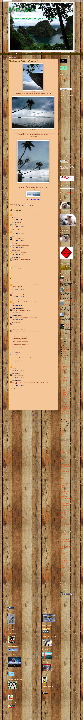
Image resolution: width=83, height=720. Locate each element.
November (65, 349)
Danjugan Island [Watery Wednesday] (66, 401)
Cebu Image (62, 478)
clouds (17, 205)
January (64, 425)
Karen (13, 276)
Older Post (54, 412)
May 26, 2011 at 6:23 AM (17, 349)
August (64, 355)
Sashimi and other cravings (66, 409)
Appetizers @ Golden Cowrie (66, 395)
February (65, 423)
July (63, 357)
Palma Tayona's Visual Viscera (66, 519)
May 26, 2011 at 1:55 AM (17, 319)
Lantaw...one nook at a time (66, 466)
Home (11, 53)
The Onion (62, 574)
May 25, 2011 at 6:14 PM (18, 254)
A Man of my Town (64, 508)
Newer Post (13, 412)
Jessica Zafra (63, 534)
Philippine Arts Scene (64, 551)
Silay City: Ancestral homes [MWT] (66, 384)
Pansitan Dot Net (63, 558)
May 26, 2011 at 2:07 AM (17, 326)
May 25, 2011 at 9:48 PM (18, 273)
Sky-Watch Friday (64, 493)
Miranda (22, 9)
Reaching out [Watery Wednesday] (24, 61)
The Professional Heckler (65, 462)
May (64, 362)
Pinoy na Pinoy (63, 469)
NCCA (61, 565)
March (64, 421)
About (17, 53)
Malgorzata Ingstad (16, 308)
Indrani (13, 292)
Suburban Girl (15, 250)
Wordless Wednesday (64, 491)
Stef (13, 364)
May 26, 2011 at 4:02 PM (18, 377)
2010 (62, 428)
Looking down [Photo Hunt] (65, 370)
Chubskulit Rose (15, 213)
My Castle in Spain (64, 480)
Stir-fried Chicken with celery (66, 377)
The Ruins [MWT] (66, 404)
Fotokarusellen (15, 315)
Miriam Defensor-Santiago (66, 541)
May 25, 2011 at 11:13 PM (18, 296)
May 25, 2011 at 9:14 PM (18, 263)
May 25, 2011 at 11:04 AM (18, 219)
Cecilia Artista (15, 257)
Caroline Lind (15, 373)
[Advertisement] (33, 401)
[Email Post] (26, 204)
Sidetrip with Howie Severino (66, 546)
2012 (62, 343)
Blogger (54, 710)
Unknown (63, 76)
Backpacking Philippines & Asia (67, 473)
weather (36, 205)
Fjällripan (14, 236)
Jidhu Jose (14, 229)
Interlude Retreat (63, 553)
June (64, 359)
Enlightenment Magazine (65, 555)
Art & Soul (62, 476)
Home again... (65, 417)
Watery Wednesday (16, 271)
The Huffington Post (64, 471)
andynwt (45, 710)
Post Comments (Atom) (36, 415)
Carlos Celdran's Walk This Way (67, 544)
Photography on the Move (65, 503)
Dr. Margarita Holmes (64, 539)
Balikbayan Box (63, 560)
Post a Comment (15, 388)
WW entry (41, 367)
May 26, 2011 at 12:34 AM (18, 305)
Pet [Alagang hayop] (66, 397)
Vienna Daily (62, 512)
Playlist (64, 452)
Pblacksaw (14, 299)
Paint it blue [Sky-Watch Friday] (66, 373)
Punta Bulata (22, 205)
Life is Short (62, 515)
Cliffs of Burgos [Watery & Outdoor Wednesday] (69, 289)
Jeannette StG (15, 222)
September (65, 353)
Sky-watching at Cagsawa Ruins (68, 314)
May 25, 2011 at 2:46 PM (18, 240)
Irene (13, 243)
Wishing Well (15, 217)
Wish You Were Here (64, 522)
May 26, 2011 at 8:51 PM (18, 385)
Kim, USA (14, 266)
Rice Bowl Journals (64, 562)
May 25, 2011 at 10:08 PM (18, 289)
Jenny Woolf (15, 322)
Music (61, 452)
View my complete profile (65, 78)
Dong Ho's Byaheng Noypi (66, 498)
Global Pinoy (62, 548)
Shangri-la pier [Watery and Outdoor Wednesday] (68, 302)
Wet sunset (64, 392)
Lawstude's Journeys (64, 505)
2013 (62, 341)
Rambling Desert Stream (17, 347)
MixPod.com (70, 452)
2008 (62, 432)
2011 (62, 345)
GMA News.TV (63, 567)
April (64, 419)
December (65, 347)
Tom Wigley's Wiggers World (66, 500)
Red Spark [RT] (65, 406)
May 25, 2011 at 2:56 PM (18, 247)
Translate (70, 90)
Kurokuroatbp (63, 510)
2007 (62, 434)
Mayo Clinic (62, 572)
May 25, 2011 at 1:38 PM (18, 226)
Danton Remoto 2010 (64, 464)
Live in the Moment (26, 53)
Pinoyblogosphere (64, 577)
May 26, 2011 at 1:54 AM (17, 312)
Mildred (14, 283)
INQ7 (61, 570)
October (65, 351)
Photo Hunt (62, 459)
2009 (62, 430)
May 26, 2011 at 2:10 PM (18, 370)
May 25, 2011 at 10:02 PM (18, 280)
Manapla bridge (65, 387)
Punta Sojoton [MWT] (65, 414)
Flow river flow (65, 411)
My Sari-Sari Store (64, 517)
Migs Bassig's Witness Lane (66, 524)
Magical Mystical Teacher (17, 329)
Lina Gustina (15, 352)
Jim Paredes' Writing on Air (66, 526)
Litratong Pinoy (63, 496)
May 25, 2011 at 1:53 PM (18, 233)
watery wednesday (30, 205)
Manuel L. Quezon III (64, 537)
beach (14, 205)
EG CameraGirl (15, 380)
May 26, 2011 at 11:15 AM (18, 362)
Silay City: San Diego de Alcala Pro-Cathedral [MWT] (66, 365)
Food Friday (62, 485)
